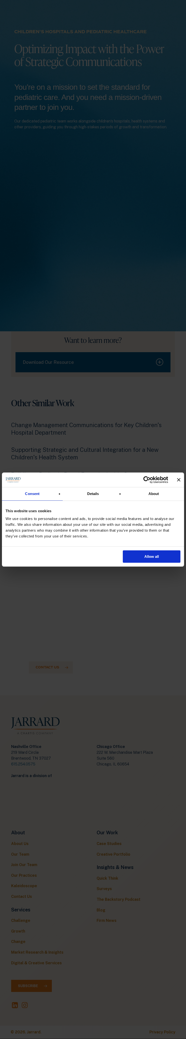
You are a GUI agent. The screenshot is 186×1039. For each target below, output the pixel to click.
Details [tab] (93, 494)
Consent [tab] (32, 494)
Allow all (151, 556)
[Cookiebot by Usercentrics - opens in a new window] (147, 479)
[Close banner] (178, 479)
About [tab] (153, 494)
